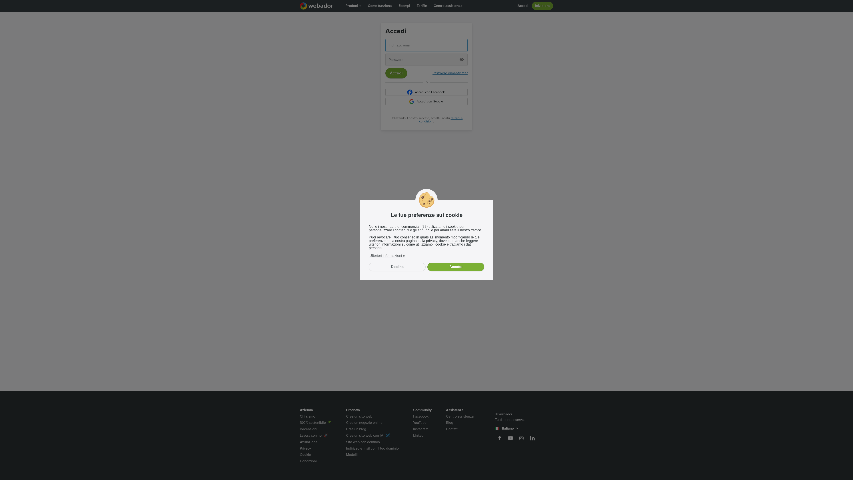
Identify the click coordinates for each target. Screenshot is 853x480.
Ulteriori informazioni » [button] (387, 256)
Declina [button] (397, 267)
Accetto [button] (455, 267)
